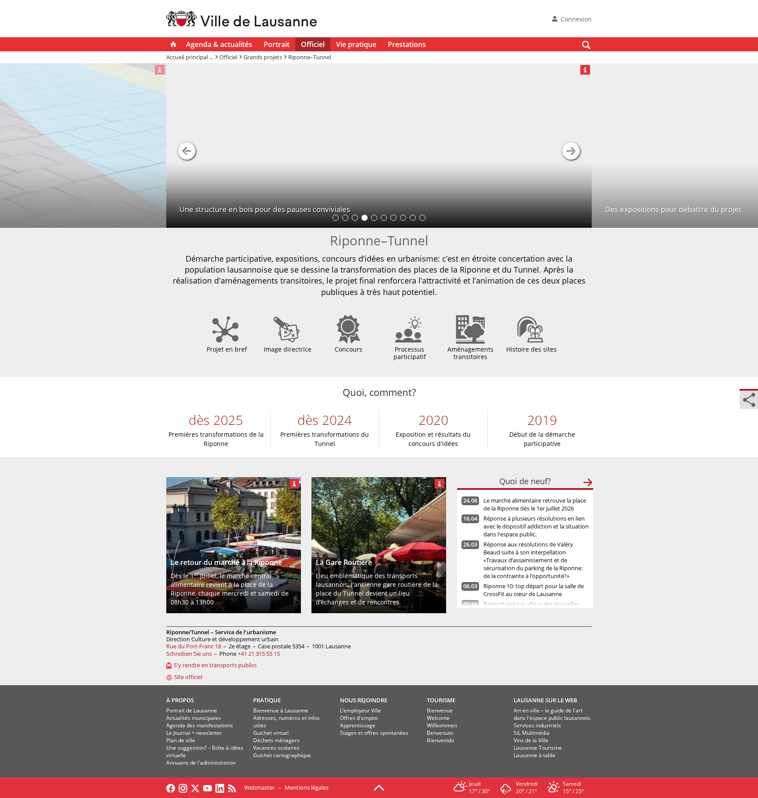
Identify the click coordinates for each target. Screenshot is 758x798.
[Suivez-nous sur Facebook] (170, 787)
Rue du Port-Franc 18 (193, 646)
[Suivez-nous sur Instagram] (183, 787)
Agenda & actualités (219, 44)
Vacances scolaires (276, 747)
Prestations (407, 44)
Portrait (277, 44)
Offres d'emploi (359, 718)
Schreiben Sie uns (189, 654)
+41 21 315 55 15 (259, 654)
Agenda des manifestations (199, 725)
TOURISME (441, 700)
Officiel (313, 44)
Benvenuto (440, 733)
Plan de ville (180, 740)
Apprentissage (357, 725)
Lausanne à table (534, 755)
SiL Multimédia (532, 733)
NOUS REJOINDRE (363, 700)
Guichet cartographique (282, 755)
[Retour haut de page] (379, 787)
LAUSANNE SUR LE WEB (545, 700)
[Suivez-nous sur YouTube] (207, 787)
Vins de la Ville (531, 740)
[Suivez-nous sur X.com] (195, 787)
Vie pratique (356, 44)
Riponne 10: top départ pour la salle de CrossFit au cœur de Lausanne (533, 590)
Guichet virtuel (271, 733)
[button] (187, 146)
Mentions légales (307, 787)
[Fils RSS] (234, 787)
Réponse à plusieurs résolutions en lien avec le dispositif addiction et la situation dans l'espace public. (536, 526)
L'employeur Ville (360, 710)
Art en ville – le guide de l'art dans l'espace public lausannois (552, 714)
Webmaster (259, 787)
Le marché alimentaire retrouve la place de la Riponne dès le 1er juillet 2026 (534, 504)
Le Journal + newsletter (194, 733)
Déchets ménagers (276, 740)
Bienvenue (440, 710)
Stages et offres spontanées (374, 733)
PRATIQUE (267, 700)
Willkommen (442, 725)
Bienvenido (440, 740)
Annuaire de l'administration (201, 762)
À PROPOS (180, 700)
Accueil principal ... (189, 57)
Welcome (438, 718)
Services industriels (537, 725)
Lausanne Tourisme (538, 747)
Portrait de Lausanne (191, 710)
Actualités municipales (193, 718)
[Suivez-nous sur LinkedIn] (219, 787)
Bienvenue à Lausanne (280, 710)
